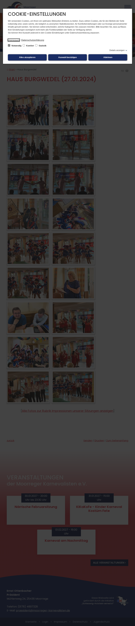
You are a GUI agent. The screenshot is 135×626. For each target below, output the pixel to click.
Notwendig (16, 46)
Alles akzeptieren (27, 57)
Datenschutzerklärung (32, 40)
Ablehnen (107, 57)
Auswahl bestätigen (67, 57)
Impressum (14, 40)
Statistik (42, 46)
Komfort (30, 46)
